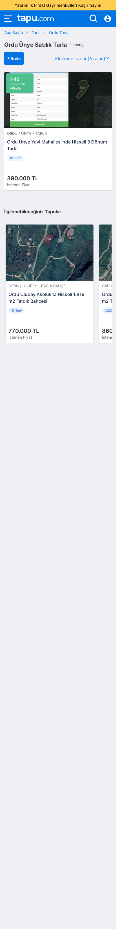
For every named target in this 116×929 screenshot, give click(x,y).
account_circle (108, 19)
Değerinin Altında (17, 83)
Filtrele (14, 58)
